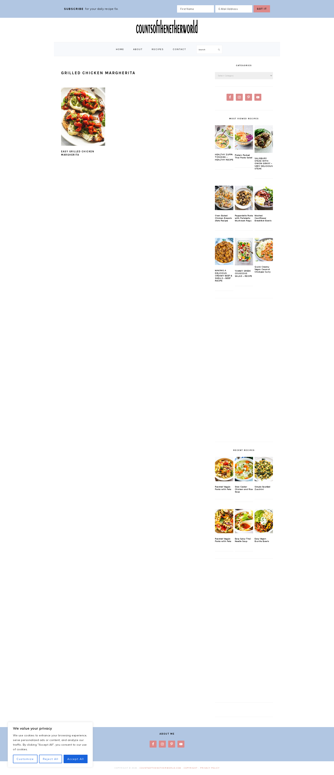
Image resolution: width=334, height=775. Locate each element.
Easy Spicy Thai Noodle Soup (243, 539)
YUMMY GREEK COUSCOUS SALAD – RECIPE (243, 273)
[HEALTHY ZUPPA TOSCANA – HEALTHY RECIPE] (224, 137)
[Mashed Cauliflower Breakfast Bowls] (264, 198)
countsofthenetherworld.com (160, 768)
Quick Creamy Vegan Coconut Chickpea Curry (262, 269)
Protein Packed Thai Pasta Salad (243, 156)
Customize (25, 759)
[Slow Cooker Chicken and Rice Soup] (244, 469)
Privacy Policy (210, 768)
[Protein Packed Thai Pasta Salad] (244, 137)
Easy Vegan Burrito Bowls (262, 539)
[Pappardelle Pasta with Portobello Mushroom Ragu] (244, 198)
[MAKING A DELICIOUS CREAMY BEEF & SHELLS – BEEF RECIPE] (224, 251)
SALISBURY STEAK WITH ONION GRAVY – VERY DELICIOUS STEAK (264, 163)
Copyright (191, 768)
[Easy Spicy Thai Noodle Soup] (244, 521)
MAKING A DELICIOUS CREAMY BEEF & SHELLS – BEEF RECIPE (223, 275)
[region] (50, 744)
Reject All (50, 759)
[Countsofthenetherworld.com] (167, 38)
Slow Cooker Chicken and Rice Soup (244, 489)
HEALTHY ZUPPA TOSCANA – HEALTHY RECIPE (224, 157)
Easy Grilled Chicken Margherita (77, 153)
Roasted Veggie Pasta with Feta (223, 488)
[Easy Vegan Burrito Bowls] (264, 521)
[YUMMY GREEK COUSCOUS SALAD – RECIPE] (244, 251)
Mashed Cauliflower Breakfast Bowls (263, 218)
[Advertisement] (244, 372)
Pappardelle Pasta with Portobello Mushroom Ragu (244, 218)
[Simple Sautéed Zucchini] (264, 469)
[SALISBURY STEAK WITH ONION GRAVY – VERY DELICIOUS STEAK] (264, 139)
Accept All (75, 759)
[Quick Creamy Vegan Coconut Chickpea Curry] (264, 249)
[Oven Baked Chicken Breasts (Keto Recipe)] (224, 198)
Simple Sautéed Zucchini (262, 488)
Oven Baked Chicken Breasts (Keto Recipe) (223, 218)
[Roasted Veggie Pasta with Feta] (224, 469)
